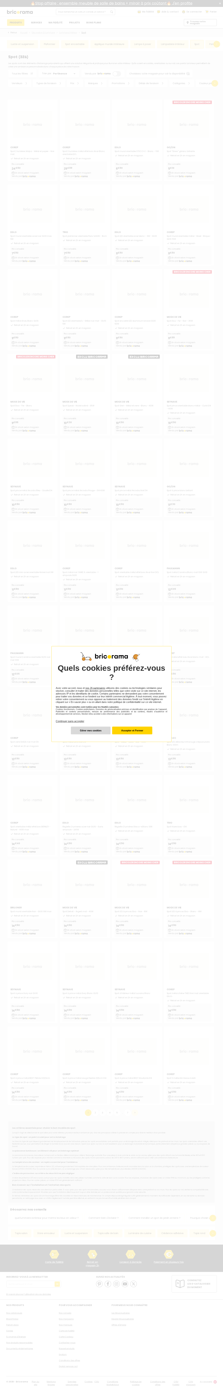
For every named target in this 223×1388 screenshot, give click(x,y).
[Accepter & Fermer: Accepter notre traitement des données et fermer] (132, 730)
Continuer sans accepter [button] (70, 719)
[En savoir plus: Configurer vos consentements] (91, 730)
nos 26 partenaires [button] (95, 688)
